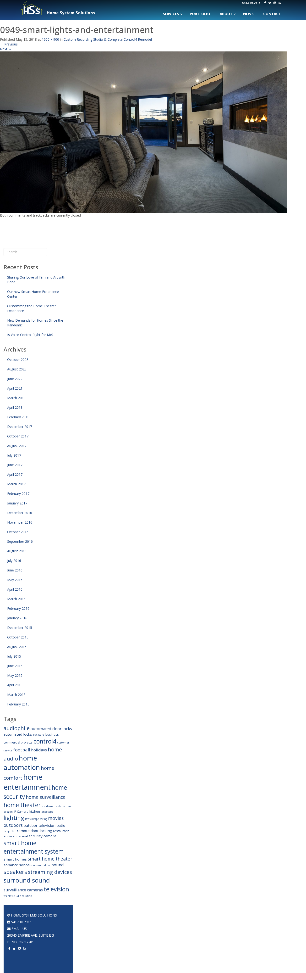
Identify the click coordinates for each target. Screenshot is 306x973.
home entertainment (27, 782)
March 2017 (16, 484)
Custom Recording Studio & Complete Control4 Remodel (108, 39)
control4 (44, 741)
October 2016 (17, 532)
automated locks (18, 734)
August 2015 (17, 646)
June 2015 (14, 666)
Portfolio (238, 915)
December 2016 (19, 512)
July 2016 (14, 560)
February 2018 (18, 417)
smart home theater (50, 859)
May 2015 (14, 675)
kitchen (34, 811)
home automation (22, 762)
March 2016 (16, 599)
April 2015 (14, 685)
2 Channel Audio (142, 942)
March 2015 (16, 694)
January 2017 (17, 503)
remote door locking (34, 830)
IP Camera (21, 811)
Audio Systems (141, 915)
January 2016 (17, 618)
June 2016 (14, 570)
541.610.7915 (251, 3)
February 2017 (18, 493)
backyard (38, 734)
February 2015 (18, 704)
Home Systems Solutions (58, 8)
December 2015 (19, 627)
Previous (9, 44)
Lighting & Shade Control (99, 948)
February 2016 (18, 608)
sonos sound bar (41, 865)
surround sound (27, 880)
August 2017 (17, 445)
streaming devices (50, 871)
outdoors (13, 825)
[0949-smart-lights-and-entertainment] (143, 131)
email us (19, 928)
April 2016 (14, 589)
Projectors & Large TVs (198, 922)
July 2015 (14, 656)
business (52, 734)
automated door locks (51, 728)
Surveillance (240, 955)
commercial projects (18, 742)
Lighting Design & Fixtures (100, 942)
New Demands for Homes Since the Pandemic (35, 322)
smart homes (15, 859)
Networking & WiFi (92, 928)
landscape (47, 811)
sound (58, 864)
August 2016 (17, 551)
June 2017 (14, 465)
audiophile (17, 728)
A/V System (238, 935)
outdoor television (39, 825)
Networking (239, 928)
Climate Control (91, 935)
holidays (39, 750)
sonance (11, 864)
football (21, 750)
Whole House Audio (145, 922)
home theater (22, 805)
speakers (15, 872)
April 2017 (14, 474)
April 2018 (14, 407)
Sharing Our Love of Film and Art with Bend (36, 279)
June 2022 (14, 378)
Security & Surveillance (97, 955)
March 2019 (16, 398)
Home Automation (94, 915)
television (56, 889)
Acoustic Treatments (247, 948)
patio (60, 825)
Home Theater (191, 915)
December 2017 (19, 426)
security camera (42, 835)
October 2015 (17, 637)
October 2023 (17, 359)
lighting (14, 818)
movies (56, 818)
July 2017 (14, 455)
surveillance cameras (23, 890)
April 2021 (14, 388)
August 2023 (17, 369)
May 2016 (14, 579)
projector (10, 831)
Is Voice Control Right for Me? (30, 334)
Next (6, 49)
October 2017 (17, 436)
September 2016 (20, 541)
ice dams (47, 806)
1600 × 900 (50, 39)
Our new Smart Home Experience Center (33, 294)
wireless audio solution (18, 896)
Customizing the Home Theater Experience (31, 308)
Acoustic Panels (192, 942)
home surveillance (46, 797)
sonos (24, 864)
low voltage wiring (36, 819)
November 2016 (19, 522)
